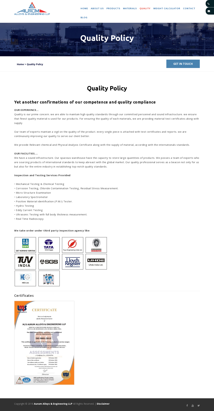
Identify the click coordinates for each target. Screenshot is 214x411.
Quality (145, 8)
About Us (97, 8)
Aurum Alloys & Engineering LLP (53, 403)
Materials (130, 8)
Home (84, 8)
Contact (189, 8)
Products (113, 8)
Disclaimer (103, 403)
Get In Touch (183, 64)
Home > (21, 64)
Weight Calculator (166, 8)
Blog (84, 17)
